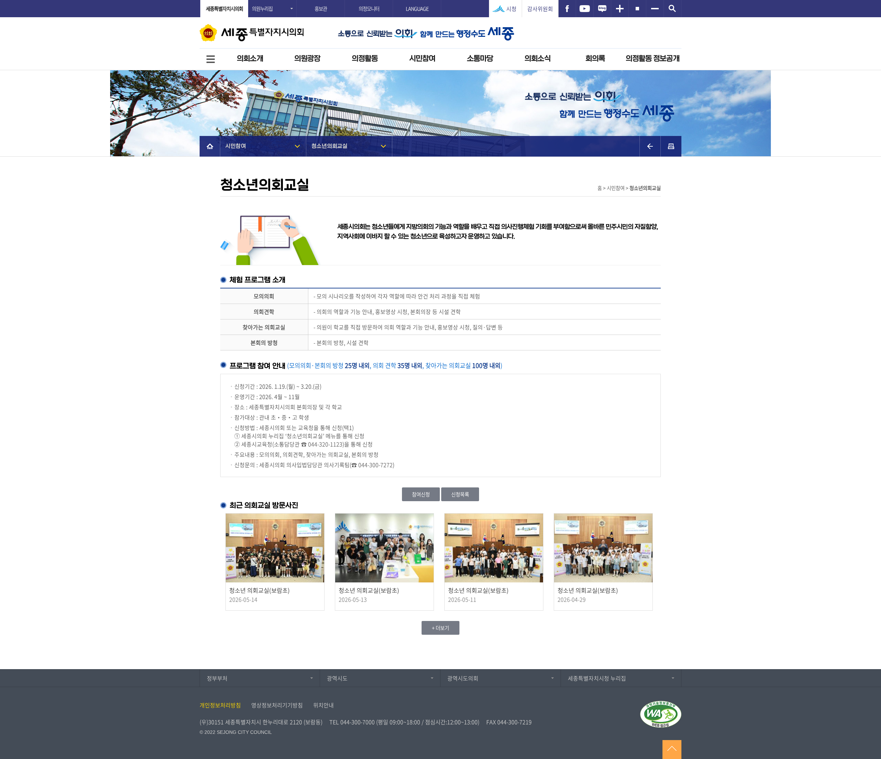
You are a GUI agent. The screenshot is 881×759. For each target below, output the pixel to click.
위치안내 (323, 705)
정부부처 (217, 678)
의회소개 (250, 58)
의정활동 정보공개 (652, 58)
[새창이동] (567, 8)
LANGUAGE (417, 8)
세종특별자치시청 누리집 (597, 678)
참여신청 (421, 494)
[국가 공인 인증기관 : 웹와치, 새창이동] (660, 714)
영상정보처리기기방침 (277, 705)
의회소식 (537, 58)
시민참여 (422, 58)
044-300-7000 (357, 722)
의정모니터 (369, 8)
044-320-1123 (325, 444)
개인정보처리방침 (220, 705)
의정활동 (365, 58)
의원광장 (307, 58)
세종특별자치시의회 (224, 8)
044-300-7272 (375, 465)
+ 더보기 (440, 628)
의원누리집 (262, 8)
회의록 (595, 58)
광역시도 (337, 678)
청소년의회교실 (329, 146)
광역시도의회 (462, 678)
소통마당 (480, 58)
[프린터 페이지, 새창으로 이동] (671, 146)
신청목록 (460, 494)
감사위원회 (540, 8)
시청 (511, 8)
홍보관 (321, 8)
